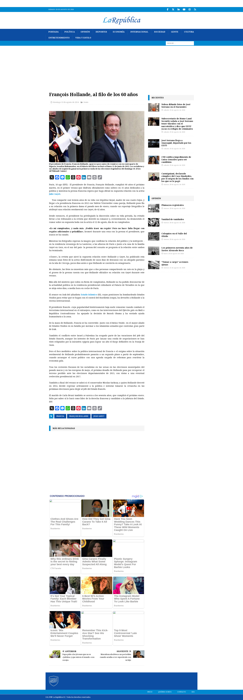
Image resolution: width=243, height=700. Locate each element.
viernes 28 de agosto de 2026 (174, 184)
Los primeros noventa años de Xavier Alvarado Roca (177, 249)
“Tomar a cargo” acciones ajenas (174, 263)
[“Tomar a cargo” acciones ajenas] (153, 265)
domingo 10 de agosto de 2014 (66, 102)
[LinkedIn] (178, 9)
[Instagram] (189, 9)
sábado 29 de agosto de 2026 (174, 110)
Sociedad (159, 32)
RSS (193, 692)
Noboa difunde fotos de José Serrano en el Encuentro (175, 105)
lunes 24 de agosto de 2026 (174, 254)
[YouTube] (184, 9)
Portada (53, 32)
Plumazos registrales (172, 205)
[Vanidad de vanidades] (153, 222)
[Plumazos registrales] (153, 208)
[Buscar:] (180, 43)
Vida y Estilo (83, 38)
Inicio (149, 692)
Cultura (189, 32)
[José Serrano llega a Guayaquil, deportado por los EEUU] (153, 143)
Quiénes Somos (165, 692)
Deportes (101, 32)
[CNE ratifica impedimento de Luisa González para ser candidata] (153, 160)
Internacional (139, 32)
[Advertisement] (121, 67)
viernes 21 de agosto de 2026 (174, 268)
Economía (119, 32)
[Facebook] (167, 9)
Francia (60, 416)
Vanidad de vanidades (172, 219)
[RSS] (195, 9)
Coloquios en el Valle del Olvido (174, 234)
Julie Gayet (99, 416)
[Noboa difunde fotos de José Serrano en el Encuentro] (153, 107)
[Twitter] (173, 9)
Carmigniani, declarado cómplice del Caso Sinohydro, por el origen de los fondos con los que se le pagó (177, 177)
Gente (174, 32)
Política (69, 32)
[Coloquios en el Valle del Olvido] (153, 236)
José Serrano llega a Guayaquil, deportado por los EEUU (176, 143)
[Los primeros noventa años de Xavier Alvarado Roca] (153, 251)
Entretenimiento (59, 38)
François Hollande (78, 416)
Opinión (85, 32)
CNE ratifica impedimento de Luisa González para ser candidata (176, 159)
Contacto (181, 692)
